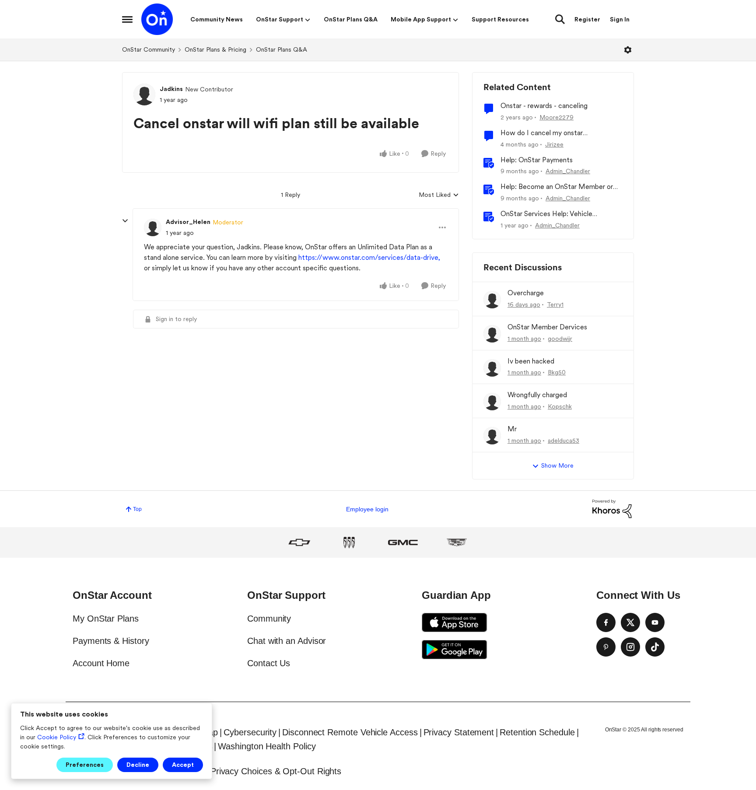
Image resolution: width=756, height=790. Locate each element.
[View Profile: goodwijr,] (492, 334)
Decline (137, 764)
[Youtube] (655, 622)
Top (137, 509)
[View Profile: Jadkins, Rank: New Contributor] (144, 94)
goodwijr (560, 338)
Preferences (85, 764)
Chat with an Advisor (286, 641)
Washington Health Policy (266, 746)
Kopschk (560, 406)
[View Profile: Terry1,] (492, 299)
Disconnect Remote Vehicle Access (349, 732)
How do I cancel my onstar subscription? (541, 133)
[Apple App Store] (454, 622)
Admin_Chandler (568, 171)
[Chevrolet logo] (299, 542)
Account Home (101, 663)
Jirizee (554, 144)
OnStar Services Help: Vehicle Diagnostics (546, 214)
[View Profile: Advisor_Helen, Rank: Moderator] (152, 227)
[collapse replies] (125, 221)
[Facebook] (606, 622)
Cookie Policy (56, 737)
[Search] (560, 19)
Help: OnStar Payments (536, 160)
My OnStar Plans (106, 618)
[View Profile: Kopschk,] (492, 401)
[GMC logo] (403, 542)
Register (587, 19)
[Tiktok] (655, 647)
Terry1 (555, 304)
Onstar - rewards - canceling (544, 105)
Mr (512, 429)
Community (269, 618)
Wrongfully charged (537, 395)
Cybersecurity (250, 732)
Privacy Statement (459, 732)
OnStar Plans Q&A (281, 49)
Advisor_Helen (188, 221)
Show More (557, 465)
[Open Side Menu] (127, 19)
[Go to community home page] (157, 19)
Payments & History (111, 641)
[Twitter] (630, 622)
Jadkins (171, 88)
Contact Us (268, 663)
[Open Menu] (628, 50)
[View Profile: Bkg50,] (492, 368)
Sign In (620, 19)
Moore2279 (556, 117)
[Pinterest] (606, 647)
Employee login (367, 509)
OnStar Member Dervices (547, 327)
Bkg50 (557, 372)
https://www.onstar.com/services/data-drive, (369, 257)
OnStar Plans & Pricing (215, 49)
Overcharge (526, 293)
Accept (183, 764)
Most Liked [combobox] (439, 195)
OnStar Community (148, 49)
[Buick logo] (349, 542)
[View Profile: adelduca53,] (492, 435)
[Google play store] (454, 649)
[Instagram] (630, 647)
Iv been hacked (531, 361)
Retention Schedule (537, 732)
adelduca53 (563, 440)
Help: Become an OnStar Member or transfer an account (556, 187)
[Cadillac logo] (457, 542)
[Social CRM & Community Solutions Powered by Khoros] (612, 508)
